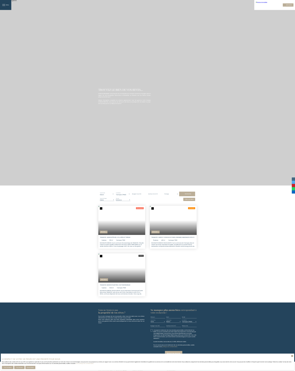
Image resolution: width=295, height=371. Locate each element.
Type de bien (102, 192)
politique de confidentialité (169, 346)
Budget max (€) (136, 194)
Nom (167, 317)
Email (183, 317)
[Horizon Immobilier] (266, 5)
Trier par (117, 198)
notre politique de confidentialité (84, 363)
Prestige (166, 194)
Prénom (153, 317)
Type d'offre (153, 320)
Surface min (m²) (153, 194)
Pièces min (185, 326)
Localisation (118, 192)
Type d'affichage (103, 198)
